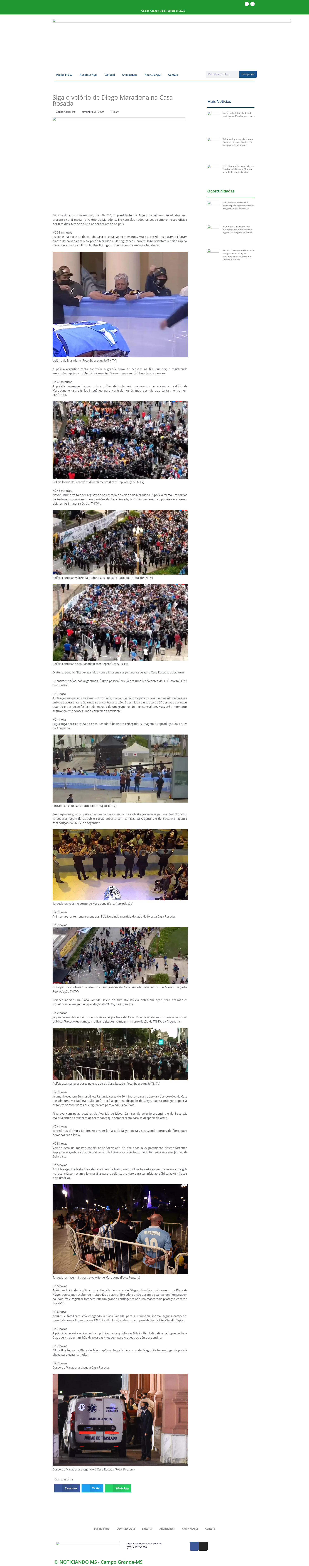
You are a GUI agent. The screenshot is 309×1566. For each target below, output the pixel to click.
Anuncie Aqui (153, 74)
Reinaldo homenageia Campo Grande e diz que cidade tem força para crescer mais (238, 142)
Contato (173, 74)
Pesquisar (247, 74)
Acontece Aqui (88, 74)
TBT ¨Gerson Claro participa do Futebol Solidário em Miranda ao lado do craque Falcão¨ (238, 169)
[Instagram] (252, 4)
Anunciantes (130, 74)
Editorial (110, 74)
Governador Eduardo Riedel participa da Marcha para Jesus (238, 114)
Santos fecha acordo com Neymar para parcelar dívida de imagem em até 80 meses (238, 205)
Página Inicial (64, 74)
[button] (67, 1488)
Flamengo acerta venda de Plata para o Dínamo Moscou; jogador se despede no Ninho (237, 229)
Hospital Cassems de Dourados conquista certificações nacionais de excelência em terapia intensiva (238, 255)
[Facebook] (247, 4)
